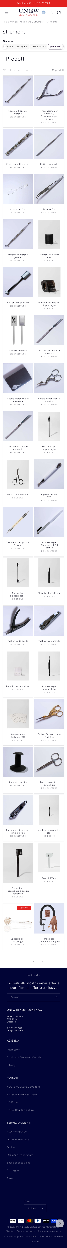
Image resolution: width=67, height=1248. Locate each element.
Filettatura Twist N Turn (49, 256)
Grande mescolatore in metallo (18, 448)
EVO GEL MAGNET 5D (18, 302)
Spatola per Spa (17, 209)
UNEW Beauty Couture (20, 1109)
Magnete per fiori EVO (49, 495)
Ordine (11, 1147)
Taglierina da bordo (18, 641)
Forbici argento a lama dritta (49, 783)
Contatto (35, 1241)
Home (6, 21)
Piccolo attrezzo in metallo (17, 112)
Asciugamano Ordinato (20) (18, 735)
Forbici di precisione (18, 494)
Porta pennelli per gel (17, 164)
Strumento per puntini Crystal (17, 543)
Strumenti (26, 21)
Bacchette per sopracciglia (49, 448)
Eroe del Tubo (49, 878)
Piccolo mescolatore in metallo (49, 352)
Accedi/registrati (17, 1131)
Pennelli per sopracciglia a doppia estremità (18, 891)
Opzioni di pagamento (20, 1154)
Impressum (13, 1049)
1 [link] (24, 960)
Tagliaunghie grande (49, 641)
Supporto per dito (18, 782)
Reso (10, 1178)
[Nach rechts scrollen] (62, 47)
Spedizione (45, 1236)
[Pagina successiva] (43, 961)
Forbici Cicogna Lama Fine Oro (49, 735)
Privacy (11, 1065)
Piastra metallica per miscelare (18, 400)
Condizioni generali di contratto (21, 1236)
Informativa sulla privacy (48, 1231)
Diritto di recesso (25, 1231)
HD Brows (13, 1102)
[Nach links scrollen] (5, 47)
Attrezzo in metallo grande (18, 256)
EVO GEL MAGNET (17, 350)
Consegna (13, 1170)
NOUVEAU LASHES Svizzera (23, 1086)
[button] (7, 12)
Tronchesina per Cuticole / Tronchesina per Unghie (49, 115)
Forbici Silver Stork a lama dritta (49, 400)
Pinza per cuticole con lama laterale (17, 831)
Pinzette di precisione (49, 593)
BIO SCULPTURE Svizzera (22, 1094)
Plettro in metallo (49, 164)
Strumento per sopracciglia (49, 687)
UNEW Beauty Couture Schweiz (30, 1227)
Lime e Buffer (38, 46)
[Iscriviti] (56, 997)
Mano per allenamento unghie (49, 940)
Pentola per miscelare (17, 686)
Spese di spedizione (18, 1162)
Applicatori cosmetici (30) (49, 831)
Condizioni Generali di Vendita (24, 1057)
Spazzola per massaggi (18, 940)
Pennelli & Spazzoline (15, 46)
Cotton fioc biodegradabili (17, 594)
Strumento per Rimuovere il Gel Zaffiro (49, 545)
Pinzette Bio (49, 209)
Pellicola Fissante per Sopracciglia (49, 304)
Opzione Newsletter (18, 1139)
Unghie (15, 21)
